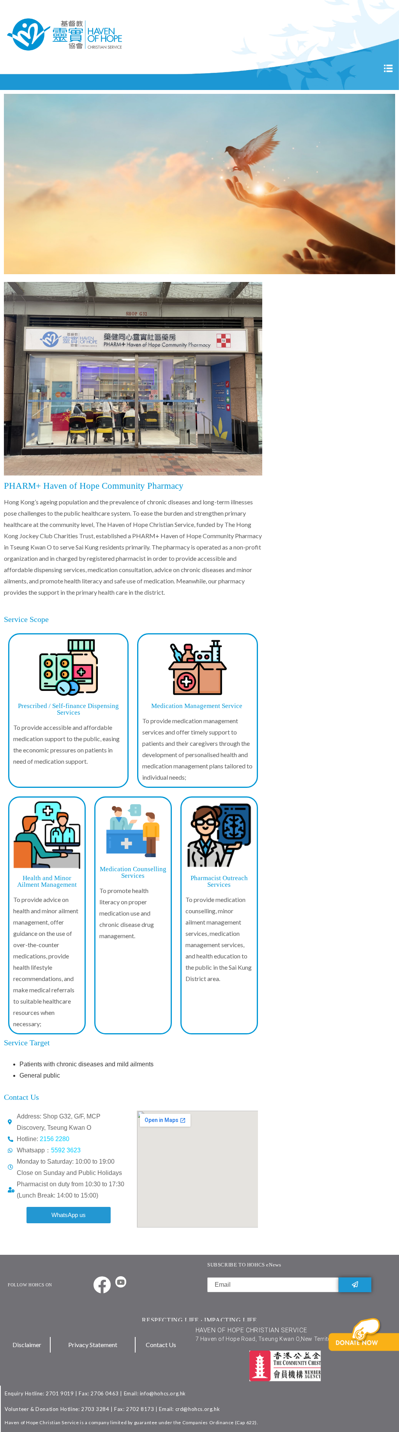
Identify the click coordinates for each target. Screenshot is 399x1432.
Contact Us (161, 1344)
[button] (68, 1215)
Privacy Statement (92, 1344)
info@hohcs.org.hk (163, 1393)
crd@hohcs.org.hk (197, 1409)
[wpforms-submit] (355, 1284)
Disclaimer (26, 1344)
